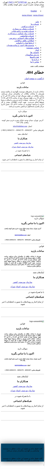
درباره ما (35, 59)
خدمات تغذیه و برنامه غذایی (22, 31)
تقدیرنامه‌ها (34, 57)
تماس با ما (34, 62)
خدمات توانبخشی (27, 36)
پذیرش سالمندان (32, 55)
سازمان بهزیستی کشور (22, 143)
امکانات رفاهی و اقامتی (24, 41)
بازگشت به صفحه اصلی (34, 78)
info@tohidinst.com (20, 126)
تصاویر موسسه (32, 48)
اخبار (37, 50)
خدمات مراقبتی (27, 26)
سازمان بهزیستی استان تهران (22, 147)
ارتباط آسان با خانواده (25, 43)
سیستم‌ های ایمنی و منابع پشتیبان (20, 45)
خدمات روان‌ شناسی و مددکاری (21, 33)
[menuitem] (35, 11)
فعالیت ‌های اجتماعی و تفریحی (21, 38)
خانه (37, 22)
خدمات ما (35, 24)
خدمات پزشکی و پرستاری (23, 29)
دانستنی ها (34, 52)
